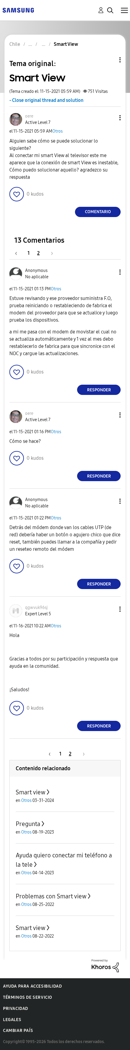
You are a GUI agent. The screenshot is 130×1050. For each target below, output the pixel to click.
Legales (12, 1019)
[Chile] (18, 10)
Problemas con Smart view (51, 896)
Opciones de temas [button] (110, 60)
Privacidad (15, 1008)
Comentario (98, 211)
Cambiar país (18, 1030)
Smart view (30, 792)
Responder (99, 390)
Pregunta (28, 824)
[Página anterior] (19, 253)
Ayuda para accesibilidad (32, 986)
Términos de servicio (27, 997)
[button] (110, 117)
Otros (57, 131)
